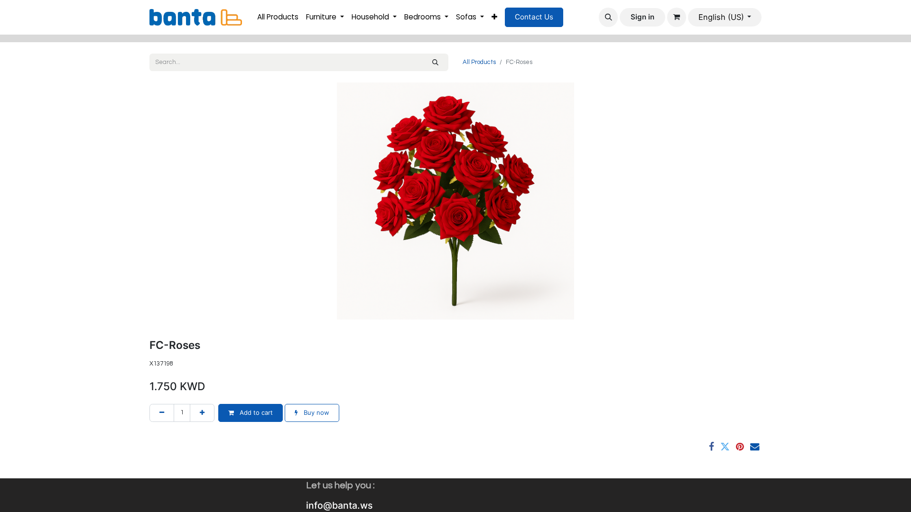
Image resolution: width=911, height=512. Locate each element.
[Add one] (202, 413)
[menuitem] (277, 17)
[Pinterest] (740, 447)
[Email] (755, 447)
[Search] (435, 63)
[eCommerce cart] (676, 17)
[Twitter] (725, 447)
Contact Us (534, 16)
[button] (608, 17)
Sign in (642, 16)
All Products (479, 62)
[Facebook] (711, 447)
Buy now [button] (315, 412)
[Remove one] (161, 413)
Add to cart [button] (255, 412)
